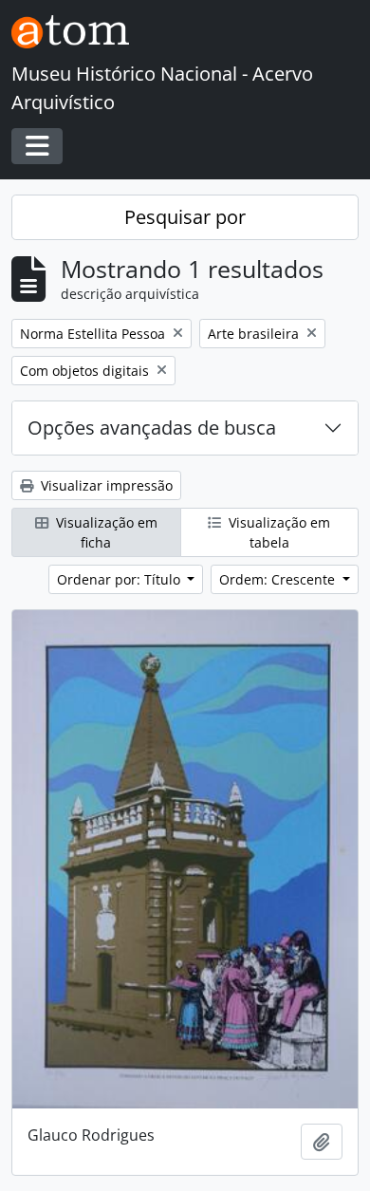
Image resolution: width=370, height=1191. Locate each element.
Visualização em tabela (277, 532)
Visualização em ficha (104, 532)
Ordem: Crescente (279, 579)
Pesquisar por (185, 217)
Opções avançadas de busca (152, 427)
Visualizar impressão (105, 485)
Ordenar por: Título (120, 579)
